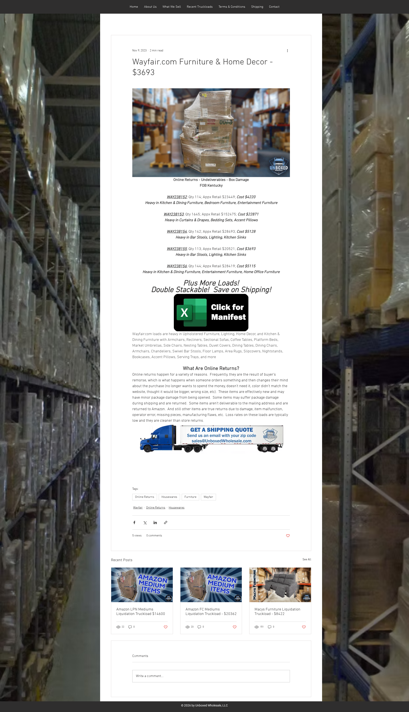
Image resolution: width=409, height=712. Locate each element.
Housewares (169, 497)
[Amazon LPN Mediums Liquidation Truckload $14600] (142, 585)
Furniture (190, 497)
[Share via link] (166, 522)
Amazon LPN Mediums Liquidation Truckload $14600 (140, 611)
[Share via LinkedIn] (155, 522)
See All (306, 559)
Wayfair (208, 497)
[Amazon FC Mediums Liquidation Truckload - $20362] (211, 585)
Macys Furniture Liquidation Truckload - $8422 (277, 611)
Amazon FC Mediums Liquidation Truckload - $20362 (211, 611)
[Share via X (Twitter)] (145, 522)
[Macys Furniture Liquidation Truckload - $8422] (280, 585)
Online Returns (144, 497)
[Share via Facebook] (134, 522)
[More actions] (287, 50)
